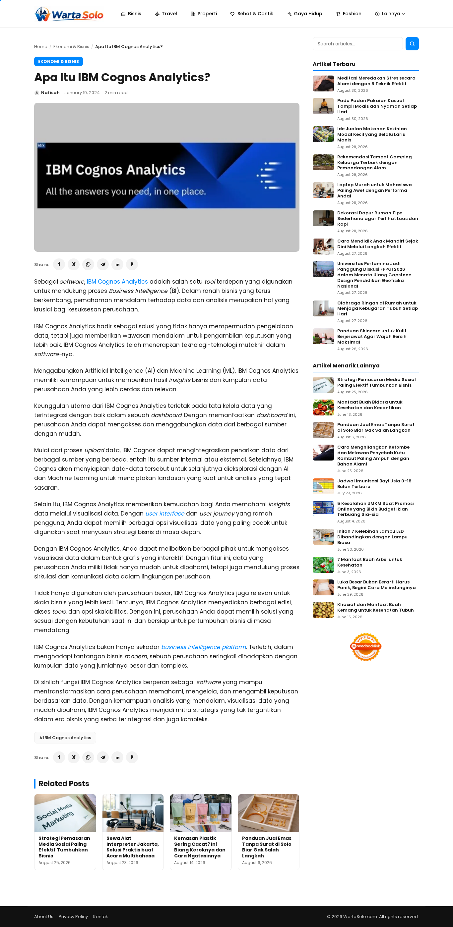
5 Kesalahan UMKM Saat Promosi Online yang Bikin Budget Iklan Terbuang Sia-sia (375, 509)
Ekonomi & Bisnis (71, 46)
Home (40, 46)
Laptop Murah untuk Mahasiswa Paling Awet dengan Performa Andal (374, 190)
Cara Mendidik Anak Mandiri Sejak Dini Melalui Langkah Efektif (377, 244)
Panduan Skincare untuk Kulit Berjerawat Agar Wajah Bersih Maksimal (372, 336)
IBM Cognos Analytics (117, 282)
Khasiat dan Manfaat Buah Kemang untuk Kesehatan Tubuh (375, 607)
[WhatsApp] (88, 264)
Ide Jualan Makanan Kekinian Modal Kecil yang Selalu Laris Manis (372, 134)
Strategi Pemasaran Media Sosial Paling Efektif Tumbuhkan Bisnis (64, 847)
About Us (43, 916)
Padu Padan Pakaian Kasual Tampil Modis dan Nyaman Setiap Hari (377, 106)
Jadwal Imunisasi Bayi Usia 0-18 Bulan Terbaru (374, 484)
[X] (74, 264)
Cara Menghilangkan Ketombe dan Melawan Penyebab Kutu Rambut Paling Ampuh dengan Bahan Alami (373, 456)
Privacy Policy (73, 916)
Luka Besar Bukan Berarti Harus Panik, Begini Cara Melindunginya (376, 585)
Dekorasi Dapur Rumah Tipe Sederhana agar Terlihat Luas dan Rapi (377, 218)
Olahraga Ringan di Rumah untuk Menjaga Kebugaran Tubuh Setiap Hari (377, 308)
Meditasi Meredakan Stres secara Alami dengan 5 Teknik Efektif (376, 81)
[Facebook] (59, 264)
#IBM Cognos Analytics (65, 738)
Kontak (100, 916)
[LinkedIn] (117, 264)
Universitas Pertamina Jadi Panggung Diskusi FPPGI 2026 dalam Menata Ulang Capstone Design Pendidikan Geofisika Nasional (374, 275)
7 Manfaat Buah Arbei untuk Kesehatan (369, 562)
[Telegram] (103, 264)
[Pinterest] (132, 264)
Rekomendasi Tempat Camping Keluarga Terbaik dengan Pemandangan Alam (374, 162)
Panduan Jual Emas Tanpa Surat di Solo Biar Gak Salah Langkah (266, 847)
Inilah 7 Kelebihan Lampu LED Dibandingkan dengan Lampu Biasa (372, 537)
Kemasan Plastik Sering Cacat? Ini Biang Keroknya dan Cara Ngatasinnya (200, 847)
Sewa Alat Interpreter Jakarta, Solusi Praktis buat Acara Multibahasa (132, 847)
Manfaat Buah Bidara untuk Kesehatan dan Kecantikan (370, 405)
